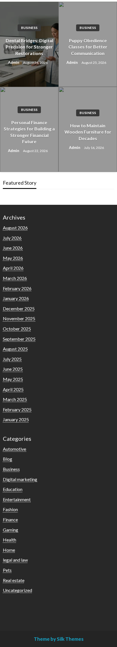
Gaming (10, 529)
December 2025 (19, 308)
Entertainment (17, 499)
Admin (14, 62)
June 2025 (13, 369)
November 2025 (19, 318)
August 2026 (15, 227)
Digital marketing (20, 479)
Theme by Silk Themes (58, 639)
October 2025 (17, 328)
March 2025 (15, 399)
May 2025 (13, 379)
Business (29, 28)
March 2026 (15, 278)
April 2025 (13, 389)
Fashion (10, 509)
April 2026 (13, 268)
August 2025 (15, 348)
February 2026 (17, 288)
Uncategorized (17, 590)
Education (12, 489)
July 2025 (12, 359)
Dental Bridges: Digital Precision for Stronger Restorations (29, 47)
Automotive (14, 449)
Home (9, 550)
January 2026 (16, 298)
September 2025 (19, 339)
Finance (10, 519)
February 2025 (17, 409)
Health (9, 539)
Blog (7, 458)
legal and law (15, 559)
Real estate (13, 580)
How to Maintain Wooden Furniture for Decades (87, 132)
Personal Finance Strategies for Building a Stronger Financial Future (29, 132)
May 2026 (13, 258)
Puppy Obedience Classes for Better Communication (87, 47)
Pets (7, 570)
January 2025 (16, 419)
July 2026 (12, 238)
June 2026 (13, 247)
